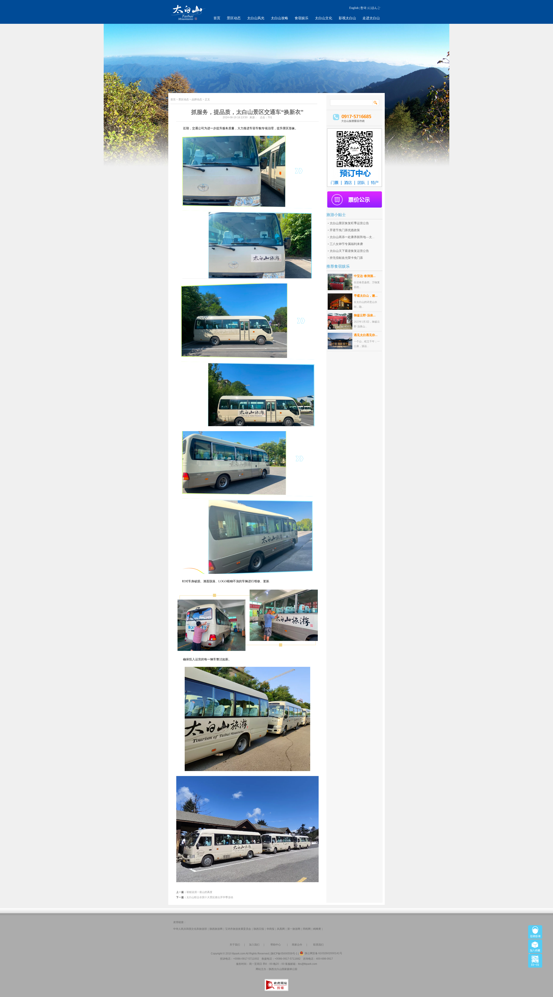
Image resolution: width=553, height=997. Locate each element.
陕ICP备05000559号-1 (284, 953)
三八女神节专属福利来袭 (346, 244)
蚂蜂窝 (317, 928)
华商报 (270, 928)
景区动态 (234, 18)
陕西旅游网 (216, 928)
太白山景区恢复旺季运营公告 (349, 223)
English (354, 8)
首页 (216, 18)
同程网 (307, 928)
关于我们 (235, 944)
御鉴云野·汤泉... (365, 315)
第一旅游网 (293, 928)
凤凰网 (281, 928)
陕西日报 (259, 928)
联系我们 (318, 944)
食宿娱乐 (301, 18)
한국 (363, 8)
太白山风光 (255, 18)
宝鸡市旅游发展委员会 (238, 928)
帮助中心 (275, 944)
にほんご (374, 8)
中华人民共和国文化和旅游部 (190, 928)
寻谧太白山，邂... (366, 295)
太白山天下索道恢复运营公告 (349, 251)
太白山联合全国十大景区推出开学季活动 (209, 897)
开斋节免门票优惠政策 (345, 230)
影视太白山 (347, 18)
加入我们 (254, 944)
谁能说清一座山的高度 (199, 892)
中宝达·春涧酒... (365, 276)
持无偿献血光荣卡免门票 (346, 257)
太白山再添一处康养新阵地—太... (352, 237)
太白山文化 (323, 18)
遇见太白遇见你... (366, 335)
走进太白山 (371, 18)
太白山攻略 (279, 18)
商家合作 (297, 944)
